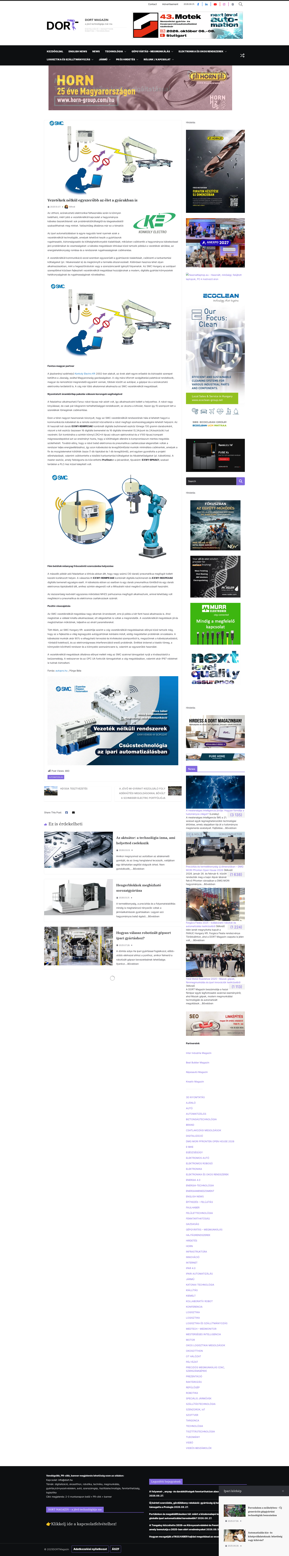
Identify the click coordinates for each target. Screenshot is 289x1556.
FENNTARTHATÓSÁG (198, 1218)
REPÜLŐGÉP (193, 1387)
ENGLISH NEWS (78, 51)
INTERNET (192, 1262)
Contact (152, 4)
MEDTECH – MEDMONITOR (201, 1328)
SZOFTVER (192, 1415)
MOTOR (190, 1339)
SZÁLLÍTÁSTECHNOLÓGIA (201, 1403)
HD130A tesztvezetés (73, 788)
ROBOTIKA (192, 1392)
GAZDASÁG (192, 1224)
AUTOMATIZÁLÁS (56, 777)
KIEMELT (191, 1295)
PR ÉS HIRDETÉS (125, 59)
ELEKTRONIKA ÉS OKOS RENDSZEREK (201, 51)
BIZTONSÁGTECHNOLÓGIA (201, 1119)
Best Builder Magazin (197, 1062)
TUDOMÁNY (193, 1437)
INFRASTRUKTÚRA (196, 1251)
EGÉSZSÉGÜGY (194, 1152)
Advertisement (170, 4)
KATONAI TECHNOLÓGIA (200, 1284)
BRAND (190, 1124)
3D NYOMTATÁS (195, 1097)
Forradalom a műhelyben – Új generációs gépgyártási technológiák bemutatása (265, 1511)
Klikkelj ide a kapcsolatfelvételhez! (84, 1523)
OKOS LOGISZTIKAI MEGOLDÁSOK (205, 1345)
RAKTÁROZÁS (194, 1381)
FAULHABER (193, 1207)
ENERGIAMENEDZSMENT (200, 1191)
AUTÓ (189, 1108)
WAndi (72, 206)
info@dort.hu (65, 1479)
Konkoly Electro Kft (85, 373)
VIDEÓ (189, 1442)
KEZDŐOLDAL (55, 51)
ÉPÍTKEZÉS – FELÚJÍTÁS (199, 1202)
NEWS (96, 51)
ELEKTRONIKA (194, 1168)
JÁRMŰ (103, 59)
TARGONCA (192, 1420)
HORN (189, 1246)
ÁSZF (115, 1549)
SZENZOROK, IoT (195, 1409)
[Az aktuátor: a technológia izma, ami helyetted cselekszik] (78, 833)
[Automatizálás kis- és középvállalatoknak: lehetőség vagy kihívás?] (235, 1531)
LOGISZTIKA (193, 1312)
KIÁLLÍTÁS (192, 1290)
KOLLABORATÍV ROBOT (199, 1301)
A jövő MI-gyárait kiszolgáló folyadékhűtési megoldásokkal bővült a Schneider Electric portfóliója (142, 793)
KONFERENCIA (194, 1306)
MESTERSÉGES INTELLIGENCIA (203, 1334)
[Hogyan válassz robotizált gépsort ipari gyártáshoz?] (78, 928)
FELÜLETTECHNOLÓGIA (199, 1213)
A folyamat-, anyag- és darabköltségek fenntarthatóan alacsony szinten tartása (195, 1491)
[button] (124, 51)
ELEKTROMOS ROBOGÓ (199, 1163)
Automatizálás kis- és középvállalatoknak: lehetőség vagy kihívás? (265, 1536)
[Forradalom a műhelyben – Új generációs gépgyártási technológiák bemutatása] (235, 1506)
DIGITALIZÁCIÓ (194, 1135)
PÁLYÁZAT (192, 1361)
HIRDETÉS (191, 1240)
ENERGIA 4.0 (193, 1179)
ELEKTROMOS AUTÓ (197, 1157)
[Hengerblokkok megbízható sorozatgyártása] (78, 881)
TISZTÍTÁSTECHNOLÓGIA (200, 1431)
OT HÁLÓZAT (193, 1356)
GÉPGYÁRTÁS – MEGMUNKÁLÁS (151, 51)
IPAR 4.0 (191, 1268)
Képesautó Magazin (197, 1072)
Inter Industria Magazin (198, 1053)
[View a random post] (242, 55)
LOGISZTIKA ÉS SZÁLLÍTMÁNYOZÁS (68, 59)
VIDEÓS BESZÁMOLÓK (199, 1448)
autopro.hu (61, 670)
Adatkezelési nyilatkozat (90, 1549)
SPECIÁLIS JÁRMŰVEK (198, 1398)
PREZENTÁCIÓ (194, 1376)
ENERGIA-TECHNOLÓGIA (200, 1185)
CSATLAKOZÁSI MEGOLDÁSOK (203, 1130)
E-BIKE (189, 1146)
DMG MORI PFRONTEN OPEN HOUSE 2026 (210, 1141)
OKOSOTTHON (194, 1350)
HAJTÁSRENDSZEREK (198, 1235)
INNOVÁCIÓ (193, 1257)
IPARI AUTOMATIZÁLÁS (199, 1273)
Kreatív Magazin (195, 1081)
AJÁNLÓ (191, 1102)
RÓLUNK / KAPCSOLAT (157, 59)
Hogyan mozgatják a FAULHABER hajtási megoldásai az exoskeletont (189, 1536)
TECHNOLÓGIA (114, 51)
